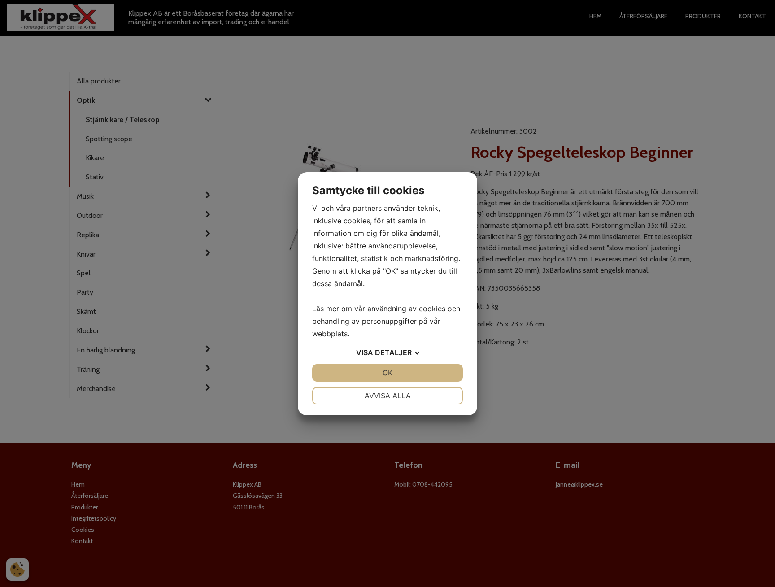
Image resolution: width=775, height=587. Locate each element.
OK (387, 372)
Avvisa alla (388, 395)
